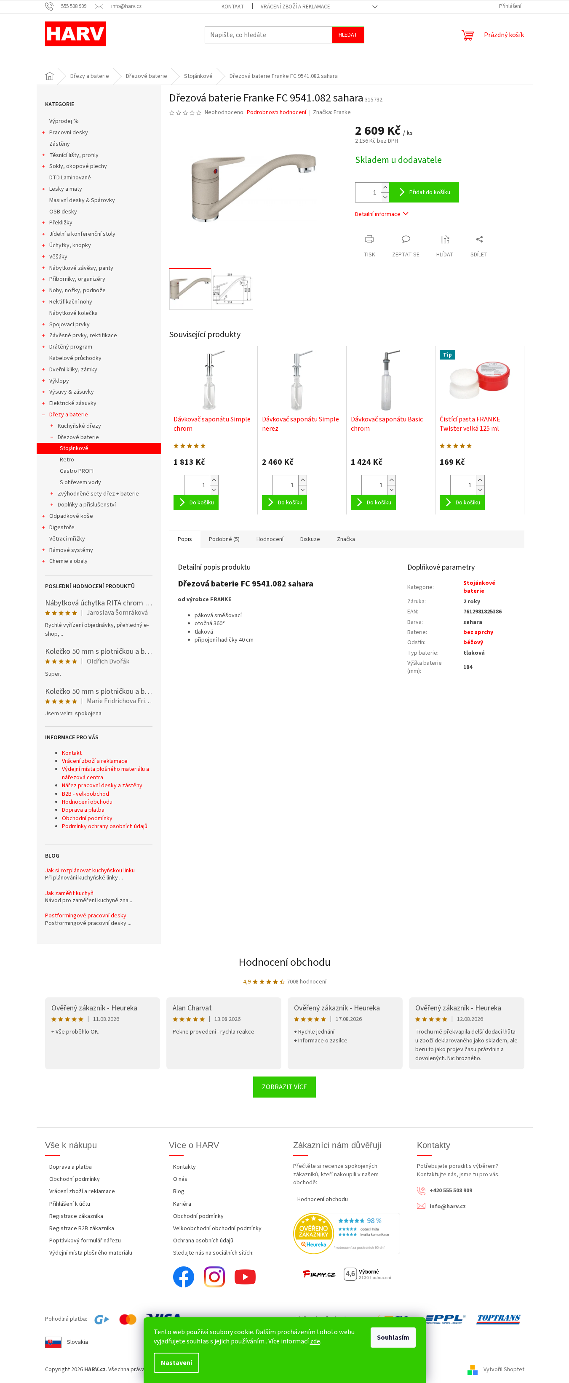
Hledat (348, 35)
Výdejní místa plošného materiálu (90, 1253)
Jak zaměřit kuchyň (69, 893)
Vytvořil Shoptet (504, 1369)
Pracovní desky (68, 132)
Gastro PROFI (76, 471)
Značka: (332, 112)
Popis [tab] (185, 539)
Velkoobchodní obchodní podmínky (217, 1228)
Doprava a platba (83, 810)
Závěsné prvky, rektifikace (83, 335)
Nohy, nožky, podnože (77, 290)
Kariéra (182, 1204)
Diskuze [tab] (310, 539)
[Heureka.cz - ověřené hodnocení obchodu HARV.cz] (347, 1233)
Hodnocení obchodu (87, 802)
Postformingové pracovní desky (85, 916)
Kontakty (184, 1167)
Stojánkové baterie (479, 587)
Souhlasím (393, 1337)
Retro (67, 460)
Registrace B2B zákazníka (81, 1228)
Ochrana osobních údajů (203, 1240)
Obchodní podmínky (87, 818)
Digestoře (62, 527)
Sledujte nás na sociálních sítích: (213, 1253)
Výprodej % (64, 121)
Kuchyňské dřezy (79, 426)
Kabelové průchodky (75, 358)
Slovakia (77, 1342)
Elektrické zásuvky (72, 403)
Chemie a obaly (68, 561)
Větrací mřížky (67, 539)
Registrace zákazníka (76, 1216)
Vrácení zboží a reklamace (295, 7)
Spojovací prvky (69, 324)
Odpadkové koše (71, 516)
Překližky (60, 223)
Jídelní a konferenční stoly (82, 234)
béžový (473, 642)
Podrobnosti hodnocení (276, 113)
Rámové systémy (71, 550)
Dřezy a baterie (68, 414)
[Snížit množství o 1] (385, 197)
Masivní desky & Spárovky (82, 200)
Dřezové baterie (78, 437)
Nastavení (176, 1362)
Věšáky (58, 257)
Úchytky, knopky (70, 245)
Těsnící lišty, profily (74, 155)
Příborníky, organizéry (77, 279)
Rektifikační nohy (70, 302)
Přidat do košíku (429, 192)
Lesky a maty (65, 189)
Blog (178, 1191)
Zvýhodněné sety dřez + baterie (98, 494)
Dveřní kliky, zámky (73, 369)
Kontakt (233, 7)
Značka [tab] (346, 539)
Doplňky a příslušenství (87, 505)
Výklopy (59, 381)
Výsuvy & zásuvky (71, 392)
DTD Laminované (70, 177)
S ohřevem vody (80, 482)
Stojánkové (74, 448)
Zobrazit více (284, 1087)
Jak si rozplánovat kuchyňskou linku (90, 871)
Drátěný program (70, 347)
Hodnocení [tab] (269, 539)
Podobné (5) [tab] (224, 539)
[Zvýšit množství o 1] (385, 187)
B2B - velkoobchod (85, 794)
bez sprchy (478, 632)
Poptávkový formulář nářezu (85, 1240)
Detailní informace (378, 214)
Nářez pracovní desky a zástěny (102, 785)
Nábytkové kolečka (73, 313)
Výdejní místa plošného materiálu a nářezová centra (105, 773)
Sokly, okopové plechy (78, 166)
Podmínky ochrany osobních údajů (104, 826)
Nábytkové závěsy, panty (81, 268)
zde (315, 1341)
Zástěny (59, 144)
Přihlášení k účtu (69, 1204)
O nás (180, 1179)
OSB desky (63, 212)
